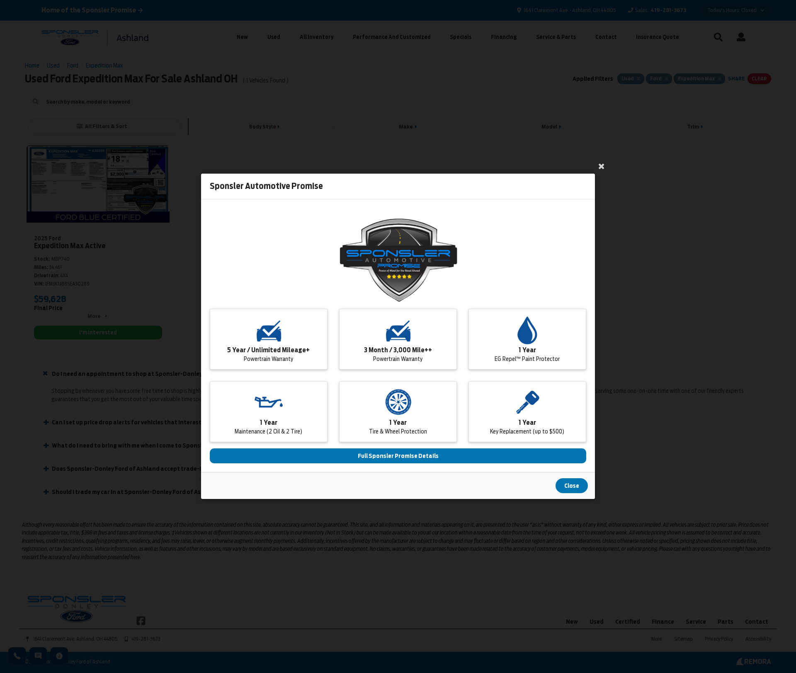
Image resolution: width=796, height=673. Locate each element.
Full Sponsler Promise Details (398, 456)
